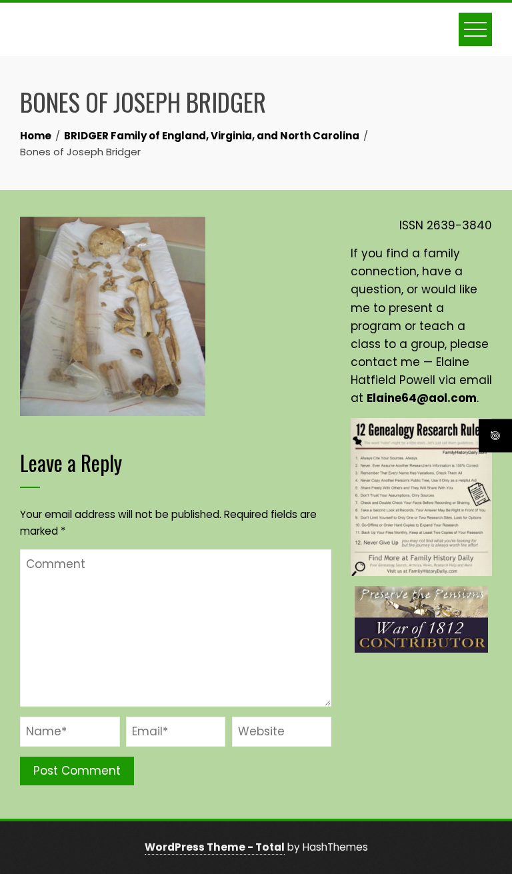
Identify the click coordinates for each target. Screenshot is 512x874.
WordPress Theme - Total (215, 847)
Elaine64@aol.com (422, 398)
